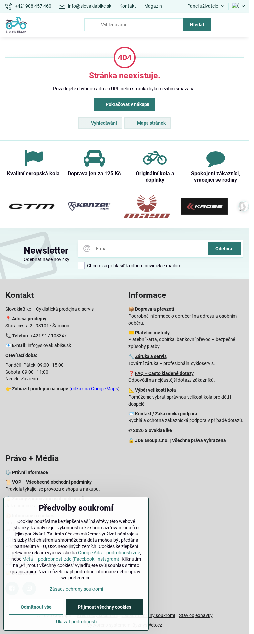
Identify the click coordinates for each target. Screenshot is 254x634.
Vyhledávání (103, 123)
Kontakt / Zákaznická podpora (166, 413)
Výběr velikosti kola (155, 390)
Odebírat (224, 248)
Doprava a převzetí (154, 309)
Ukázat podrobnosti (76, 621)
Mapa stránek (151, 123)
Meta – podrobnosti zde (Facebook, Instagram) (70, 559)
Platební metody (152, 332)
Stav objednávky (196, 615)
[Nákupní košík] (225, 24)
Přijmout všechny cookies (104, 607)
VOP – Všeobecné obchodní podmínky (52, 482)
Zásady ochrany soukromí (76, 589)
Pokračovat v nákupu (127, 104)
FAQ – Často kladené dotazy (164, 373)
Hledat (197, 24)
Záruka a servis (151, 356)
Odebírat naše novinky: (47, 259)
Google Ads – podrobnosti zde (109, 552)
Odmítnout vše (36, 607)
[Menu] (241, 24)
